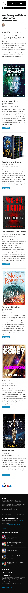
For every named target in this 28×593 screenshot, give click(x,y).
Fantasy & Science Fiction (15, 25)
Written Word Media (17, 512)
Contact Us (4, 528)
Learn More (21, 520)
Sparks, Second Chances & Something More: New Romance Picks (14, 543)
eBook (8, 25)
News (22, 25)
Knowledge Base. (11, 516)
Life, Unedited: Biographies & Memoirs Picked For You (15, 563)
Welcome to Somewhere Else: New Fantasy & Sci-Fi (14, 556)
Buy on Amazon (6, 127)
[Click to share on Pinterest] (8, 486)
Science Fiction (9, 26)
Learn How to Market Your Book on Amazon (11, 524)
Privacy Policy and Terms (7, 587)
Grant (8, 23)
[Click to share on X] (5, 486)
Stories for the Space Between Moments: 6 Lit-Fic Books (13, 549)
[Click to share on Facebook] (3, 486)
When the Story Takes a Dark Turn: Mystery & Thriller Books (14, 536)
